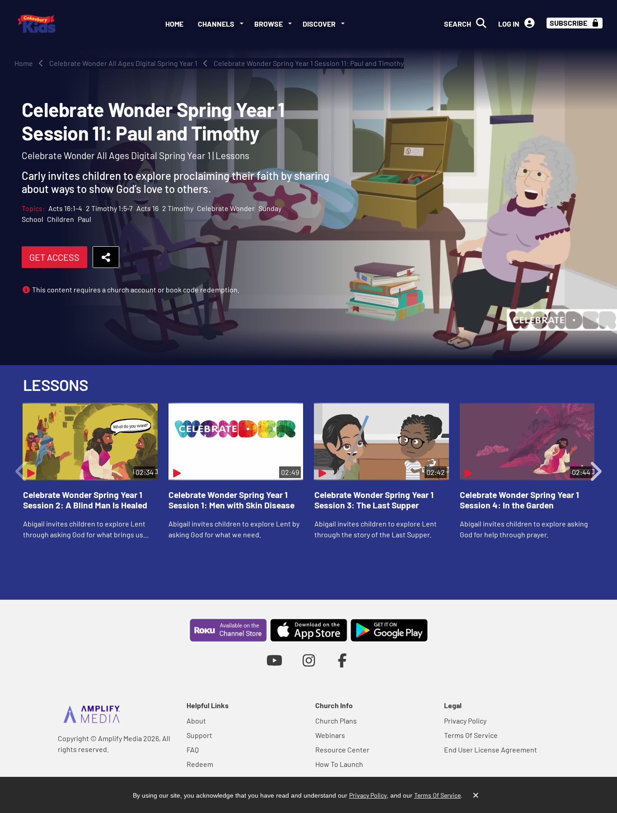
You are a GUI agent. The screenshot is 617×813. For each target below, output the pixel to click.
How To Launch (339, 764)
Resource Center (342, 749)
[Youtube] (274, 660)
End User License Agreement (490, 749)
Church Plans (336, 720)
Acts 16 (147, 208)
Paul (84, 219)
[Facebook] (342, 660)
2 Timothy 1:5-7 (109, 208)
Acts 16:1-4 (65, 208)
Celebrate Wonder (226, 208)
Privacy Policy (465, 720)
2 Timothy (177, 208)
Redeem (200, 764)
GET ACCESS (54, 257)
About (196, 720)
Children (60, 219)
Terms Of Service (471, 735)
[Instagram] (309, 660)
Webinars (330, 735)
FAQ (193, 749)
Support (199, 735)
